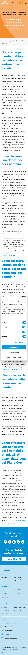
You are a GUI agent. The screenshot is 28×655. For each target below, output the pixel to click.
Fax (9, 634)
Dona (21, 2)
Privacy (10, 645)
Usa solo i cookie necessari (14, 357)
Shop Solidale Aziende (19, 607)
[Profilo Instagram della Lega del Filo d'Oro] (10, 542)
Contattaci (4, 577)
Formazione (4, 597)
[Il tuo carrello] (16, 2)
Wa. (9, 630)
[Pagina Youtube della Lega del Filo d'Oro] (18, 542)
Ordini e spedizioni (18, 611)
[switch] (24, 327)
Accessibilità (17, 590)
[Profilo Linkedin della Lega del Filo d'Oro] (14, 542)
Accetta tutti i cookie (14, 347)
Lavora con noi (17, 593)
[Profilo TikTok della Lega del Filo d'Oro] (23, 542)
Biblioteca (4, 593)
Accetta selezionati (14, 352)
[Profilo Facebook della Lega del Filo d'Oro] (5, 542)
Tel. (9, 626)
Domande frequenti (19, 574)
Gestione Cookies (5, 645)
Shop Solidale (4, 607)
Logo (5, 3)
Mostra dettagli (19, 342)
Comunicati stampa (6, 590)
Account (13, 2)
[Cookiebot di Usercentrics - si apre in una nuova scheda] (20, 297)
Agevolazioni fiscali (6, 574)
